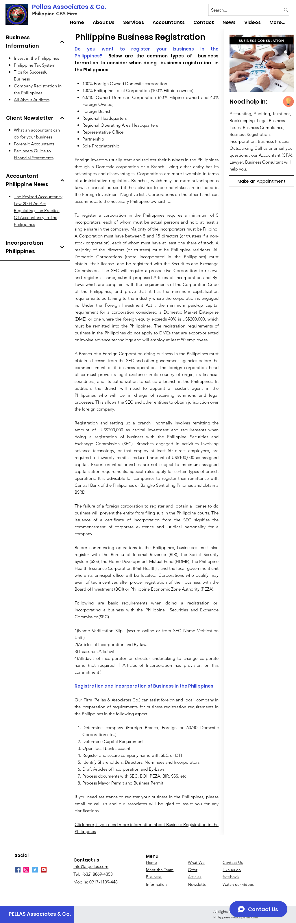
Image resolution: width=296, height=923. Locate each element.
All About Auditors (31, 99)
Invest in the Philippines (36, 58)
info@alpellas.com (90, 866)
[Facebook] (18, 870)
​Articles (194, 876)
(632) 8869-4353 (97, 874)
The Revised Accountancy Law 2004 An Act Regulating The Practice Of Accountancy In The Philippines (38, 210)
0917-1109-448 (103, 882)
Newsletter (198, 884)
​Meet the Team (159, 869)
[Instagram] (26, 870)
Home (151, 862)
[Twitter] (35, 870)
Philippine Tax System (35, 65)
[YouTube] (44, 870)
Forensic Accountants (34, 144)
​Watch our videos (238, 884)
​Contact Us (233, 862)
